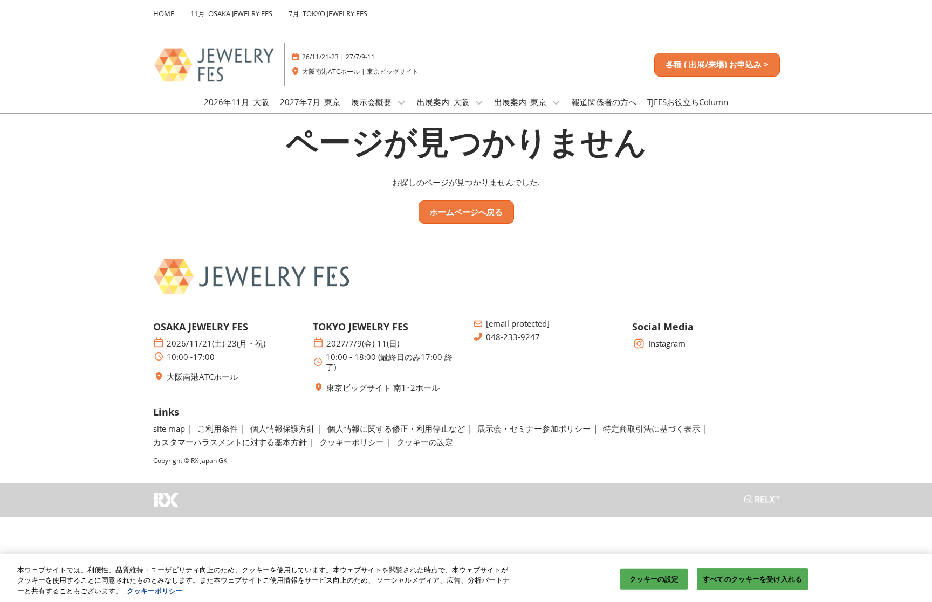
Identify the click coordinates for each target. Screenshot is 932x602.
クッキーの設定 (654, 578)
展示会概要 (372, 101)
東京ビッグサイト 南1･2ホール (383, 388)
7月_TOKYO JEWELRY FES (328, 13)
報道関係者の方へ (604, 101)
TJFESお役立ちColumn (687, 101)
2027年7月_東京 (310, 101)
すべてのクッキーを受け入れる (752, 578)
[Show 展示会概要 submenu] (401, 102)
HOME (163, 13)
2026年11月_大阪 (236, 101)
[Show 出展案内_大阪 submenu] (479, 102)
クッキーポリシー (155, 591)
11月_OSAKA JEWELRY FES (231, 13)
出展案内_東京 (521, 101)
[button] (717, 65)
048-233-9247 (513, 337)
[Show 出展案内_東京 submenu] (556, 102)
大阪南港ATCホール (202, 377)
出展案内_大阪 (444, 101)
